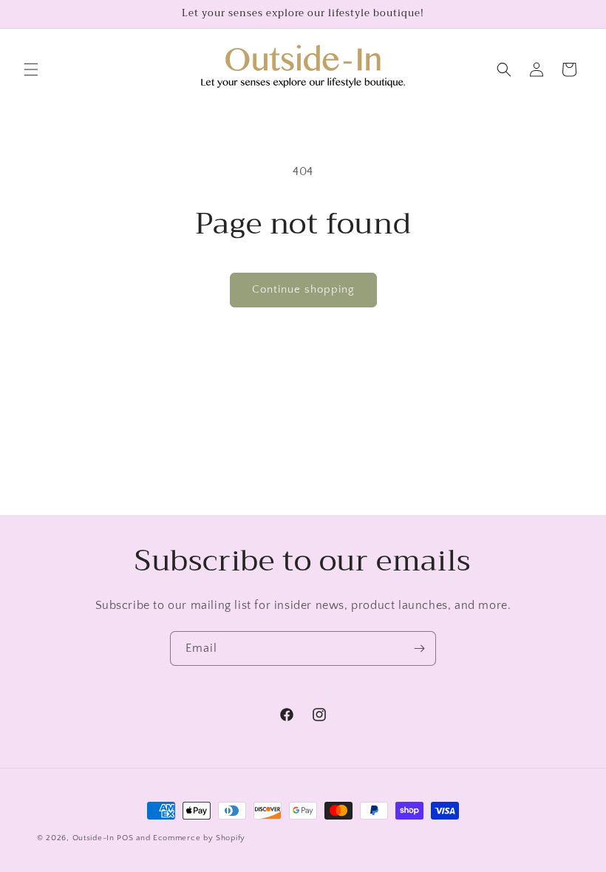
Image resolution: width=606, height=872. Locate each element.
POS (125, 838)
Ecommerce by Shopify (199, 838)
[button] (31, 69)
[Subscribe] (419, 648)
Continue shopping (303, 289)
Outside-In (93, 838)
